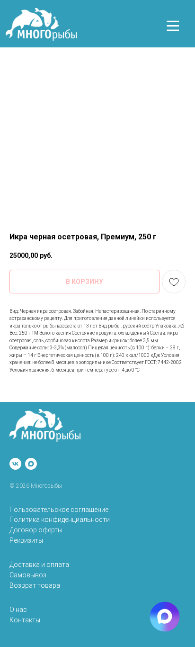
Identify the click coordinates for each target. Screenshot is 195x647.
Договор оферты (35, 530)
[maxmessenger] (31, 464)
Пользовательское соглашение (58, 509)
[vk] (15, 464)
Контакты (24, 620)
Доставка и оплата (39, 564)
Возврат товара (34, 585)
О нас (18, 609)
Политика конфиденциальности (59, 519)
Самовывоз (27, 575)
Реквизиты (26, 540)
